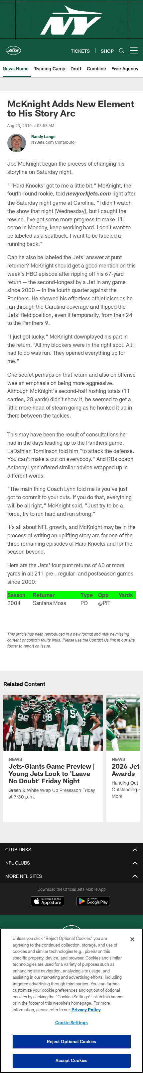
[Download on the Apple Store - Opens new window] (47, 902)
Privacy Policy (86, 1009)
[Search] (121, 50)
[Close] (132, 939)
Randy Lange (43, 136)
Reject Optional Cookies (71, 1041)
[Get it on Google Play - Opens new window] (93, 904)
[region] (71, 1001)
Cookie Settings (71, 1022)
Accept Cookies (72, 1060)
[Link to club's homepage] (13, 47)
